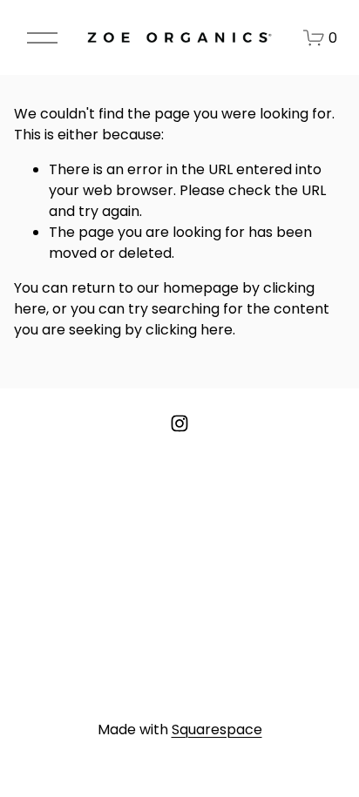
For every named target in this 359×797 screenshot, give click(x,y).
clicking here (189, 330)
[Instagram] (179, 423)
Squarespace (217, 729)
